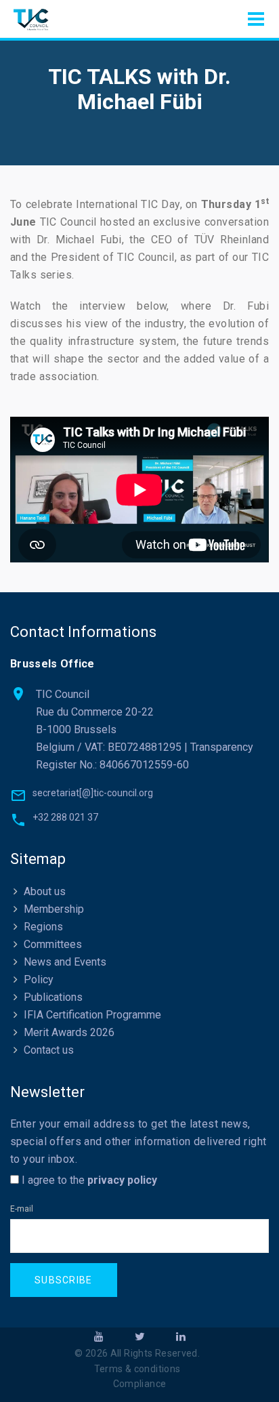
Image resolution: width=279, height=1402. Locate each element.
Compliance (140, 1383)
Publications (53, 997)
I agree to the (88, 1180)
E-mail (21, 1209)
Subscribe (63, 1280)
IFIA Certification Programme (92, 1014)
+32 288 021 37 (65, 817)
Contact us (49, 1050)
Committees (53, 944)
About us (45, 891)
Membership (54, 909)
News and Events (65, 961)
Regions (43, 926)
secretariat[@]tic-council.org (93, 793)
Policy (38, 979)
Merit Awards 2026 (69, 1032)
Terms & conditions (137, 1368)
